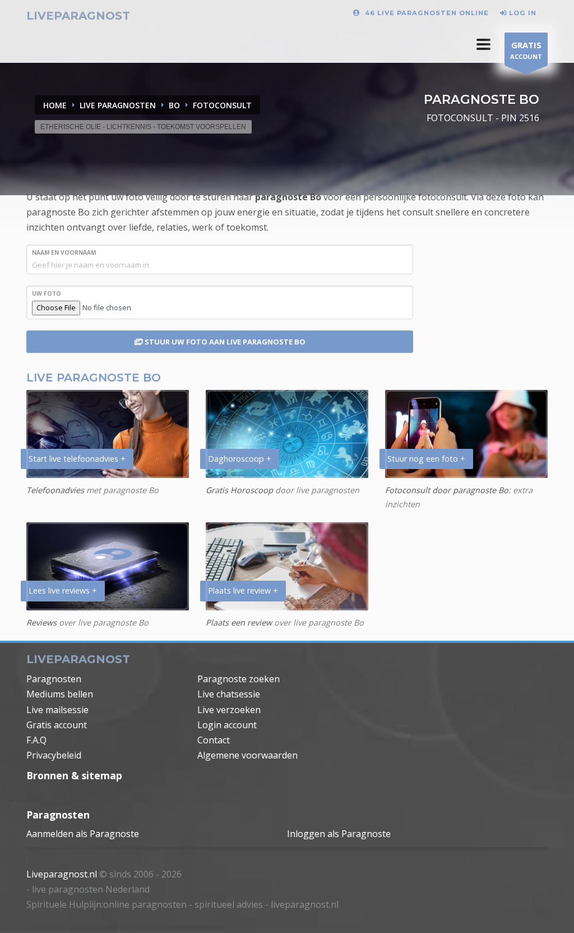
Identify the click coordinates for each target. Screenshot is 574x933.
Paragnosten (53, 679)
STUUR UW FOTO (224, 342)
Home (55, 105)
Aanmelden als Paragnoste (82, 834)
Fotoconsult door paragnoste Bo (446, 490)
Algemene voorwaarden (247, 755)
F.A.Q (36, 740)
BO (174, 105)
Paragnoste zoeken (238, 679)
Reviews (41, 622)
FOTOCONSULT (222, 105)
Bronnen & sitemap (74, 775)
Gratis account (56, 725)
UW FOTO (46, 293)
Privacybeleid (53, 755)
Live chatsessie (228, 694)
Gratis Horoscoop (239, 490)
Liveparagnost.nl (61, 874)
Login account (227, 725)
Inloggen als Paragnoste (339, 834)
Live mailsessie (57, 710)
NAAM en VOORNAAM (64, 252)
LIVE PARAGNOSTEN (118, 105)
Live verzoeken (229, 710)
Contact (213, 740)
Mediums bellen (59, 694)
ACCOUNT (526, 50)
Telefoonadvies (55, 490)
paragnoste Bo (288, 197)
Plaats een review (239, 622)
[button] (483, 44)
